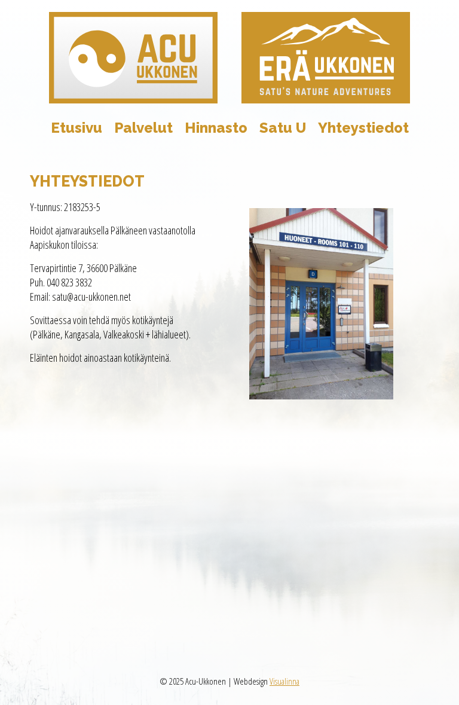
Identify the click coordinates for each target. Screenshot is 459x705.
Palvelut (143, 127)
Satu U (282, 127)
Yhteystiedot (363, 127)
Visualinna (284, 681)
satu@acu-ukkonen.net (91, 296)
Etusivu (76, 127)
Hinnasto (216, 127)
